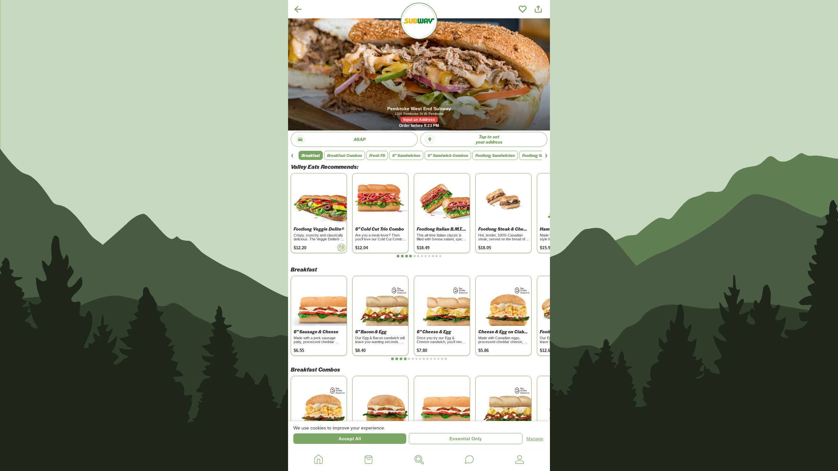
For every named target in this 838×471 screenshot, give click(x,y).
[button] (311, 155)
